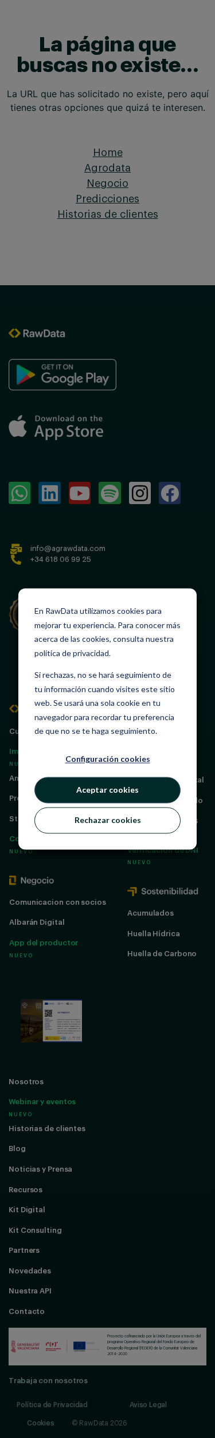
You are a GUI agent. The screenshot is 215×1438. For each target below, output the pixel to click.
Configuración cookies (107, 759)
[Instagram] (140, 493)
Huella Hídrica (153, 933)
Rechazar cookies (108, 820)
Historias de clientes (47, 1128)
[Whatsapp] (19, 493)
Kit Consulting (35, 1230)
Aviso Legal (148, 1404)
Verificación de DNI (162, 850)
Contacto (27, 1311)
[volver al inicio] (37, 332)
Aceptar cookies (107, 789)
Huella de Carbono (162, 953)
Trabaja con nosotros (48, 1380)
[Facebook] (170, 493)
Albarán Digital (37, 922)
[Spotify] (109, 493)
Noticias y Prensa (40, 1169)
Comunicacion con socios (57, 902)
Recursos (25, 1189)
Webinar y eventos (42, 1101)
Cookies (40, 1423)
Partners (24, 1250)
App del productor (43, 942)
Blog (17, 1148)
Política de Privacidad (52, 1404)
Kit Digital (27, 1209)
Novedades (30, 1271)
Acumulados (150, 913)
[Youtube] (80, 493)
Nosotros (26, 1081)
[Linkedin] (49, 493)
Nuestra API (30, 1291)
